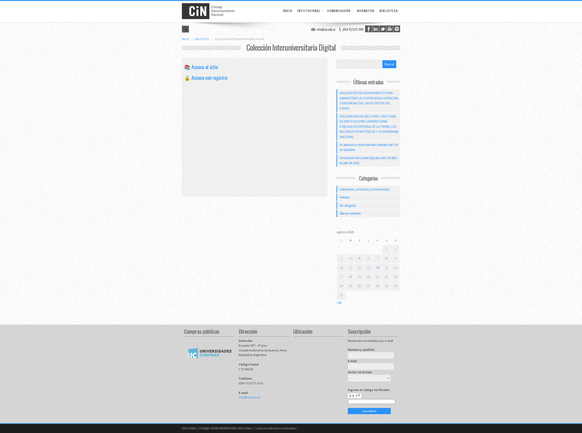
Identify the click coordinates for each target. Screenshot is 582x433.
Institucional (309, 10)
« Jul (338, 302)
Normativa (366, 10)
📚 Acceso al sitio (201, 66)
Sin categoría (347, 205)
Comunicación (338, 10)
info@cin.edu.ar (326, 29)
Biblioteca (388, 10)
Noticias (344, 197)
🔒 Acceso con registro (205, 77)
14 (377, 267)
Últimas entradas (350, 213)
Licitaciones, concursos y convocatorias (364, 189)
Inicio (287, 10)
